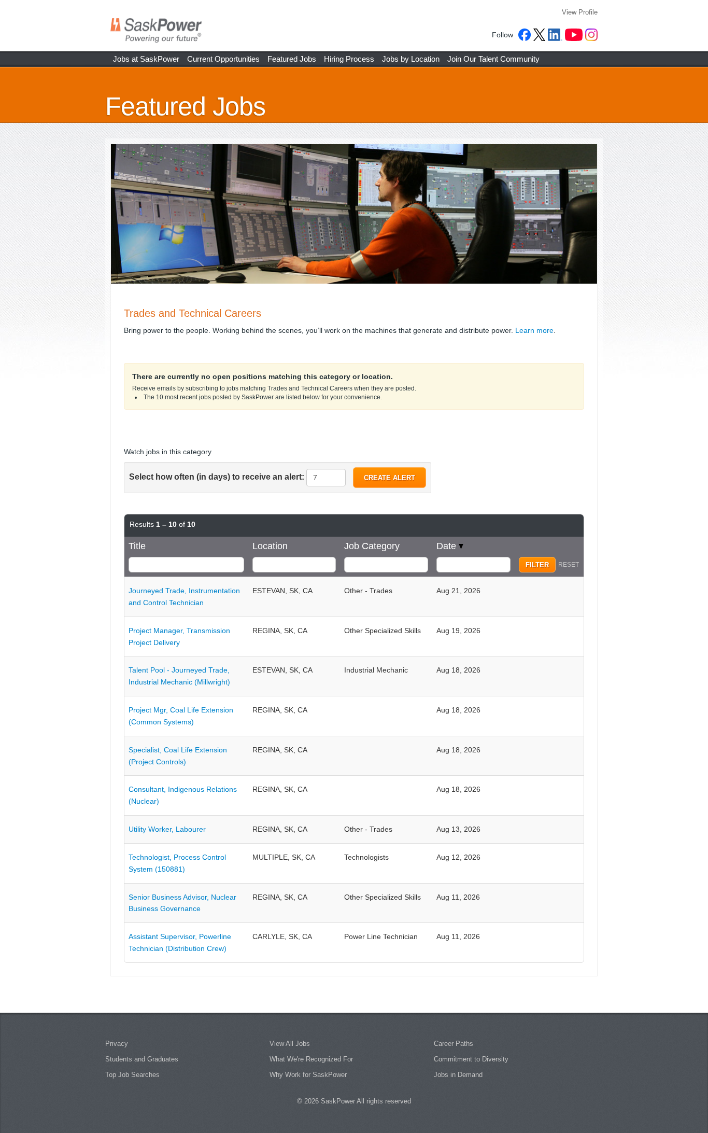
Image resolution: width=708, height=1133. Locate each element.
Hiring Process (349, 58)
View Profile (580, 12)
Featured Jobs (291, 58)
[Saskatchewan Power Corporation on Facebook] (524, 35)
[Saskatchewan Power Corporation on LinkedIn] (555, 35)
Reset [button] (568, 564)
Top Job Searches (132, 1075)
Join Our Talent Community (493, 58)
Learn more (534, 330)
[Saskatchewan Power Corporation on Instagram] (591, 35)
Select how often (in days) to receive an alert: (216, 476)
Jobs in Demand (458, 1075)
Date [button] (447, 546)
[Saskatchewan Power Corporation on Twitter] (539, 35)
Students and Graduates (141, 1059)
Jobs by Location (411, 58)
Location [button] (270, 546)
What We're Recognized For (311, 1059)
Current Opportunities (223, 58)
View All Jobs (290, 1043)
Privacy (116, 1043)
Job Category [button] (372, 546)
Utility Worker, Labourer (167, 829)
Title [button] (137, 546)
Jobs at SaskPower (146, 58)
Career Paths (453, 1043)
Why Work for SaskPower (308, 1075)
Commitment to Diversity (471, 1059)
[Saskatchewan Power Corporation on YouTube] (574, 35)
